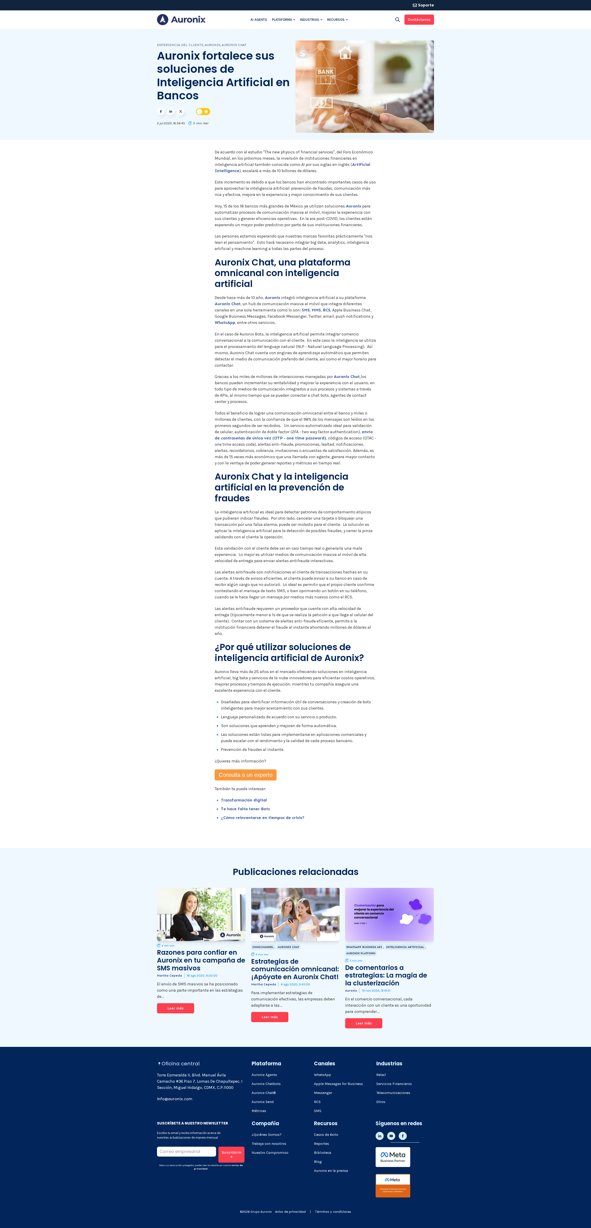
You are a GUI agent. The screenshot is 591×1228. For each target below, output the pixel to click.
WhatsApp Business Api (364, 947)
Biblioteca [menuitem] (322, 1152)
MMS (316, 310)
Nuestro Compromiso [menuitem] (270, 1152)
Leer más (175, 1008)
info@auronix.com (174, 1098)
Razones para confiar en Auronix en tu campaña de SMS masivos (201, 960)
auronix (212, 45)
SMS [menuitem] (317, 1111)
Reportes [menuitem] (321, 1143)
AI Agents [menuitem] (258, 20)
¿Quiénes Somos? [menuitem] (267, 1134)
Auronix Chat (234, 45)
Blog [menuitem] (318, 1161)
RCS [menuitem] (317, 1102)
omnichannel (263, 947)
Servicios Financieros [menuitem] (394, 1084)
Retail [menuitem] (381, 1075)
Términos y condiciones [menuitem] (333, 1212)
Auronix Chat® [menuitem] (264, 1093)
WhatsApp (225, 322)
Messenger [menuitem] (323, 1093)
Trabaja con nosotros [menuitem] (269, 1143)
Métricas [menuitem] (259, 1111)
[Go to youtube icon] (391, 1136)
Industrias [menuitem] (309, 20)
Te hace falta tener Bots (245, 808)
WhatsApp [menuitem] (322, 1075)
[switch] (203, 111)
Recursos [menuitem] (336, 20)
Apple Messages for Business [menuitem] (338, 1084)
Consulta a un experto (245, 775)
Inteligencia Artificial (405, 947)
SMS (306, 310)
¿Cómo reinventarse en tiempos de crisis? (263, 817)
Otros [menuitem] (380, 1102)
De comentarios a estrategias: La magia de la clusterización (386, 975)
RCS (326, 310)
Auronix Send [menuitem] (263, 1102)
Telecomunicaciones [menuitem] (393, 1093)
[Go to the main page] (181, 19)
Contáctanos (419, 19)
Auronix (353, 206)
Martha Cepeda (169, 976)
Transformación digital (244, 800)
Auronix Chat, (347, 376)
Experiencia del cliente (180, 45)
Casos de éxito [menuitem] (326, 1134)
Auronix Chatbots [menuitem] (266, 1084)
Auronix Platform (360, 953)
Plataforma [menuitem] (282, 20)
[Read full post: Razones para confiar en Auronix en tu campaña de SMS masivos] (201, 914)
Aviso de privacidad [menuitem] (290, 1212)
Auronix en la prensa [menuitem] (331, 1170)
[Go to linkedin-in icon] (380, 1136)
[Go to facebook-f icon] (403, 1136)
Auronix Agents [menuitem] (264, 1075)
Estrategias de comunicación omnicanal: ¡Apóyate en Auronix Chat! (295, 969)
